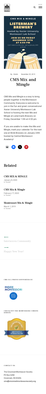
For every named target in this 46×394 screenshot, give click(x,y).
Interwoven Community (17, 241)
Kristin (16, 74)
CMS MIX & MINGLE (15, 176)
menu (40, 4)
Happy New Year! (14, 251)
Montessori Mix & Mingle (18, 203)
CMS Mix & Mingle (14, 189)
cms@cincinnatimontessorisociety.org (20, 381)
